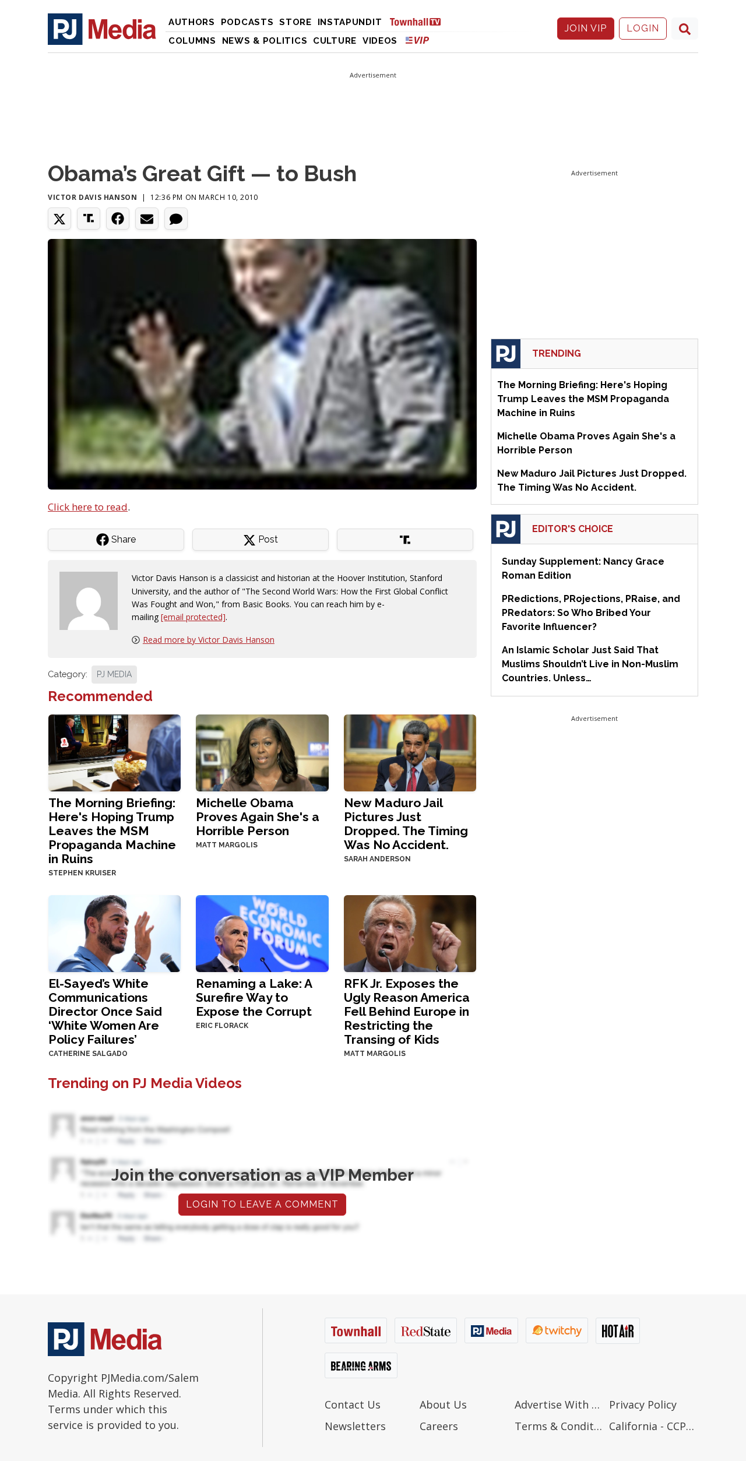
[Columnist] (93, 599)
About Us (443, 1404)
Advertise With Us (559, 1404)
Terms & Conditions (559, 1426)
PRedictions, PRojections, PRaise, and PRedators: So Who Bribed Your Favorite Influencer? (591, 612)
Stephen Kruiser (82, 873)
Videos (380, 41)
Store (295, 22)
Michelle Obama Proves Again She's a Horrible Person (257, 816)
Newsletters (355, 1426)
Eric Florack (222, 1026)
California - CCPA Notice (653, 1426)
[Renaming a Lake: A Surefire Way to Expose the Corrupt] (262, 932)
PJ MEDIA (114, 674)
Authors (191, 22)
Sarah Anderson (377, 859)
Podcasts (247, 22)
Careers (439, 1426)
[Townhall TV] (419, 21)
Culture (335, 41)
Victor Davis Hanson (92, 197)
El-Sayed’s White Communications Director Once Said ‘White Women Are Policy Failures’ (105, 1011)
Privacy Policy (643, 1404)
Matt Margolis (227, 845)
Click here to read (88, 506)
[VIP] (417, 40)
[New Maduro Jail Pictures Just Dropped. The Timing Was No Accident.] (410, 751)
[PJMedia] (102, 28)
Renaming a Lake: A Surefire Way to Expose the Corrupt (254, 997)
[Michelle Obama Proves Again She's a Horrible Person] (262, 751)
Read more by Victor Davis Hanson (209, 639)
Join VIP (586, 28)
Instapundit (350, 22)
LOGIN (643, 28)
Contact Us (353, 1404)
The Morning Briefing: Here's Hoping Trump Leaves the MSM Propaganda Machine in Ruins (112, 830)
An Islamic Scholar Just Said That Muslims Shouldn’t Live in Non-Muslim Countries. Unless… (590, 664)
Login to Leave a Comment (262, 1204)
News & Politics (265, 41)
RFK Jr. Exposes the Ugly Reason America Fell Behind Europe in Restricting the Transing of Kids (407, 1011)
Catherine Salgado (88, 1054)
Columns (192, 41)
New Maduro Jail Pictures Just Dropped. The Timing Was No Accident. (406, 823)
